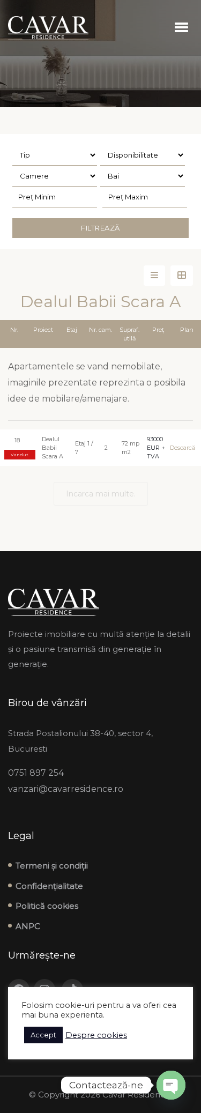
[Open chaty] (171, 1085)
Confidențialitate (49, 886)
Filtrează (100, 228)
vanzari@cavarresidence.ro (65, 789)
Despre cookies (96, 1035)
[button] (181, 28)
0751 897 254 (36, 773)
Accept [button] (43, 1034)
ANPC (28, 926)
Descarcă (181, 447)
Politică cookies (47, 906)
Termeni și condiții (52, 865)
